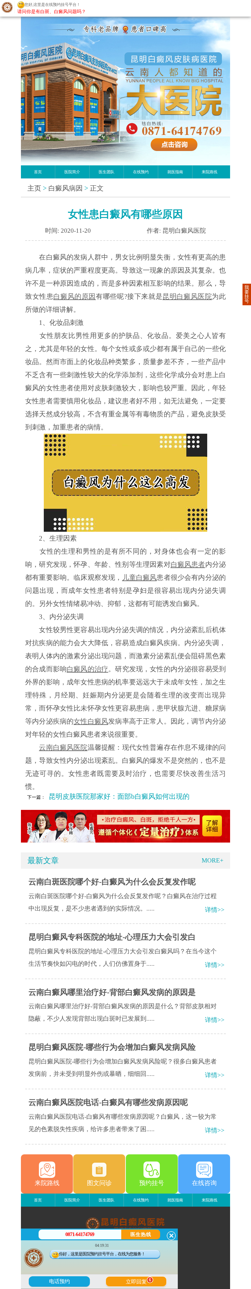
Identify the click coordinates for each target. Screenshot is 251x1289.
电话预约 (59, 1281)
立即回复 (138, 1280)
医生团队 (106, 172)
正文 (97, 188)
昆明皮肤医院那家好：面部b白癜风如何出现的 (119, 796)
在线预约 (141, 172)
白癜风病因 (65, 188)
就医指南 (175, 172)
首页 (38, 172)
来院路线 (209, 172)
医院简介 (72, 172)
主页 (34, 188)
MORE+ (213, 860)
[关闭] (171, 1236)
